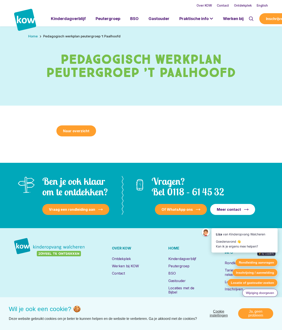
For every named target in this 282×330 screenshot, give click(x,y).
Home (173, 248)
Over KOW (204, 5)
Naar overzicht (76, 131)
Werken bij (233, 18)
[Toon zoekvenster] (251, 18)
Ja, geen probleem (255, 313)
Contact (223, 5)
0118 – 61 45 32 (195, 192)
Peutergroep (108, 18)
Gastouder (158, 18)
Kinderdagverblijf (68, 18)
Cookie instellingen (219, 313)
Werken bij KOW (125, 266)
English (262, 5)
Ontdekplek (243, 5)
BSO (134, 18)
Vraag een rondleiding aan (72, 209)
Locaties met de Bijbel (181, 290)
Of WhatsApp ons (177, 209)
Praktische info (194, 18)
